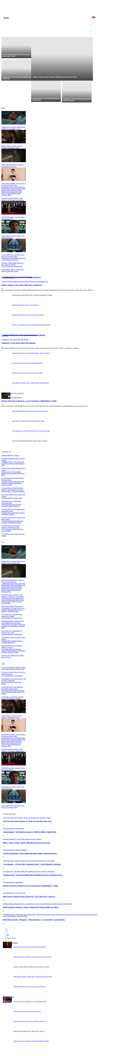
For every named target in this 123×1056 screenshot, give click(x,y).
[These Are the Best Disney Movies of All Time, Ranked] (13, 514)
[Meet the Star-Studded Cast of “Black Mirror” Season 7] (13, 652)
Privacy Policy (25, 1053)
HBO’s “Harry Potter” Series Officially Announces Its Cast (26, 843)
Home (93, 17)
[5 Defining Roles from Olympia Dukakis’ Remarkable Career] (13, 506)
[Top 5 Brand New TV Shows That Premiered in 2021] (12, 498)
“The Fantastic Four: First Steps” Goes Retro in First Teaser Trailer (31, 431)
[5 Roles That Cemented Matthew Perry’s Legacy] (13, 465)
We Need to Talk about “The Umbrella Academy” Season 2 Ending (31, 353)
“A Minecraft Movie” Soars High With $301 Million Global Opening (30, 853)
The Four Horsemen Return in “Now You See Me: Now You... (27, 821)
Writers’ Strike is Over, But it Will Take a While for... (22, 285)
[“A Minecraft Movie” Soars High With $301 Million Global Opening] (13, 684)
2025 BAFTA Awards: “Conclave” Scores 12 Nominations (29, 986)
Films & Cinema (96, 32)
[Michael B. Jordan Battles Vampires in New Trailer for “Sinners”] (13, 260)
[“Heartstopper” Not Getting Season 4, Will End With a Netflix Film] (12, 676)
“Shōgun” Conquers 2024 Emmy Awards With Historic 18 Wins (31, 1041)
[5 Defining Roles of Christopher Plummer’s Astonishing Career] (13, 522)
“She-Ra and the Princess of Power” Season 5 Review (27, 373)
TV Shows (95, 24)
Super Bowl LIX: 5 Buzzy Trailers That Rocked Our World (28, 421)
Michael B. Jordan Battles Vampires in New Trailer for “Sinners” (30, 440)
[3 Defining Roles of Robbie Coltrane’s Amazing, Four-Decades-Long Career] (13, 485)
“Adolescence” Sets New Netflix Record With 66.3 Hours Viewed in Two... (33, 875)
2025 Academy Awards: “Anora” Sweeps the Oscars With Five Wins (31, 907)
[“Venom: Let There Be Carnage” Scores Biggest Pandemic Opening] (16, 277)
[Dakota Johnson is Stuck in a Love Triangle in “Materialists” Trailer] (13, 143)
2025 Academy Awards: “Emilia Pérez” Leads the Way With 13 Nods (32, 976)
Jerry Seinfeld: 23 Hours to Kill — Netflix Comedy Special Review (30, 383)
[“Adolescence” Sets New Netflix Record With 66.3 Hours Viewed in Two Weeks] (13, 124)
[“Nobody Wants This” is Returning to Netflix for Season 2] (13, 642)
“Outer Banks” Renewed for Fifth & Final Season (27, 1011)
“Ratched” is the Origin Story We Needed (18, 343)
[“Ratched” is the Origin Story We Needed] (15, 339)
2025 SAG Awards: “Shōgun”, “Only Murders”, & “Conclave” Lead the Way (34, 920)
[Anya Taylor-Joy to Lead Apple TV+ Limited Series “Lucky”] (13, 628)
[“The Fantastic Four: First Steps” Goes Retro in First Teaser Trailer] (13, 251)
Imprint (38, 1053)
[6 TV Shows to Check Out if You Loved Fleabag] (13, 531)
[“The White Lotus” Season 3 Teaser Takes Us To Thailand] (13, 611)
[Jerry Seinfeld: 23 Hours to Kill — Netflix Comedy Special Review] (23, 335)
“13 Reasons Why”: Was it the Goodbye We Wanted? (27, 363)
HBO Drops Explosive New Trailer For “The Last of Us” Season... (30, 411)
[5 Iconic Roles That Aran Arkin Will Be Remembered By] (13, 475)
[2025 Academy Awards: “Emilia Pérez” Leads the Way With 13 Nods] (12, 266)
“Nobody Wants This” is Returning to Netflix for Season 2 (29, 1021)
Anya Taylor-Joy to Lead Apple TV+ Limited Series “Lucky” (30, 1001)
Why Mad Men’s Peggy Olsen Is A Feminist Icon (25, 305)
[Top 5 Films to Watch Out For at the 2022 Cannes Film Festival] (13, 491)
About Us (11, 1053)
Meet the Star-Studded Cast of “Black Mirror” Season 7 (29, 1031)
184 (7, 935)
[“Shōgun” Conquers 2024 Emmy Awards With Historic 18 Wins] (7, 1002)
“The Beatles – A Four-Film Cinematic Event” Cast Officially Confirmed (32, 864)
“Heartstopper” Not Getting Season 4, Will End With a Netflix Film (29, 832)
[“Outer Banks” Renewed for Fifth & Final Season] (12, 634)
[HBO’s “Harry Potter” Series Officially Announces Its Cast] (22, 839)
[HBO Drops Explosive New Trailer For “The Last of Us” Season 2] (13, 161)
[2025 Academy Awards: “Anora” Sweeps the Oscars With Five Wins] (13, 180)
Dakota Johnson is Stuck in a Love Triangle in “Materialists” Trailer (29, 401)
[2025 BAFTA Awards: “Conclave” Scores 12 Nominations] (7, 947)
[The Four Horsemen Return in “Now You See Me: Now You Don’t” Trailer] (13, 669)
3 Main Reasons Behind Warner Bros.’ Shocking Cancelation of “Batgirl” (32, 295)
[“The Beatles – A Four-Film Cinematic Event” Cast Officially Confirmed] (13, 694)
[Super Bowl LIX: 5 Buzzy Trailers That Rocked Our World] (13, 233)
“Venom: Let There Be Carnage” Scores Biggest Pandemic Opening (31, 325)
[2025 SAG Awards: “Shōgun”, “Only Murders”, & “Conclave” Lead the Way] (13, 195)
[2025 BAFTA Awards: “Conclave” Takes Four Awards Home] (13, 214)
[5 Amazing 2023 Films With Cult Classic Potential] (10, 455)
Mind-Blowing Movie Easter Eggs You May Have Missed (28, 315)
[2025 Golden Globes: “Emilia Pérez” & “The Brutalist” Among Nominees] (11, 618)
